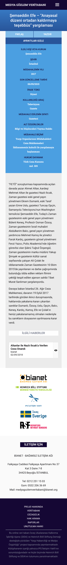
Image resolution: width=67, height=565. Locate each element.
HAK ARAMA (33, 518)
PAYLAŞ (19, 34)
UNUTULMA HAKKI (33, 526)
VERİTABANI (33, 510)
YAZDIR (48, 34)
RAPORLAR (33, 522)
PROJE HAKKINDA (33, 507)
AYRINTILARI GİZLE (33, 41)
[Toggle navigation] (57, 4)
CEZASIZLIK (33, 514)
